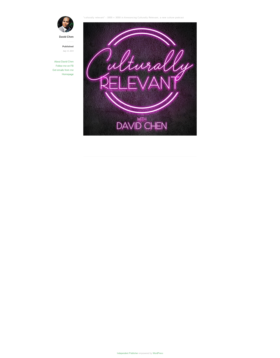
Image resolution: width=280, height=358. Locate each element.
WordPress (158, 353)
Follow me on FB (65, 65)
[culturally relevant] (140, 134)
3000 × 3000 (114, 17)
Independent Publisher (127, 353)
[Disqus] (140, 209)
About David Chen (64, 61)
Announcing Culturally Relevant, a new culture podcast (154, 17)
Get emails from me (63, 70)
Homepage (68, 74)
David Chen (66, 36)
